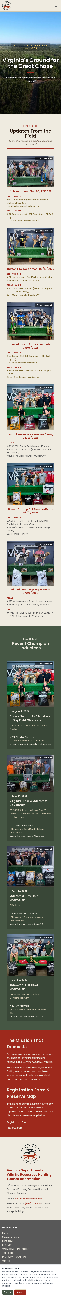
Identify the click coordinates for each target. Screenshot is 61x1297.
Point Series (8, 1244)
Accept (20, 1292)
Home (5, 1233)
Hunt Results (8, 1240)
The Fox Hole (8, 1252)
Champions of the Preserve (16, 1248)
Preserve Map (14, 1128)
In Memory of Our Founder (15, 1256)
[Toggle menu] (56, 6)
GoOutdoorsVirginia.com (29, 1198)
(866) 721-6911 (33, 1203)
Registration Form (17, 1122)
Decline (7, 1292)
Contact (6, 1260)
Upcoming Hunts (10, 1237)
